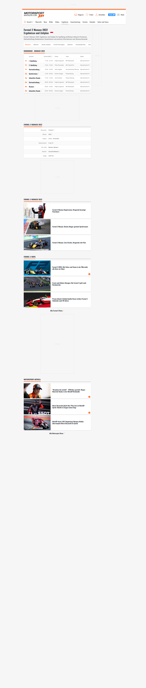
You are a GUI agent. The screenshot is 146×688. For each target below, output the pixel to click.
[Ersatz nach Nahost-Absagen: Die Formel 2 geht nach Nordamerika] (57, 284)
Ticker (91, 15)
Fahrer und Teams (103, 22)
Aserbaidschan (80, 45)
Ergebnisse (65, 22)
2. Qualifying (33, 65)
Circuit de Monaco (53, 151)
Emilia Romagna (59, 45)
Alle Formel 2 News (56, 310)
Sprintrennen (33, 74)
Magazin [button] (81, 15)
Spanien (70, 45)
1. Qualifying (33, 61)
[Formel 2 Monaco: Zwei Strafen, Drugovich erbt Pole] (57, 242)
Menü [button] (122, 15)
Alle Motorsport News (56, 433)
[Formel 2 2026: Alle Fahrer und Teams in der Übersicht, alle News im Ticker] (57, 268)
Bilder (51, 22)
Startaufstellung (34, 69)
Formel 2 (29, 22)
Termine (85, 22)
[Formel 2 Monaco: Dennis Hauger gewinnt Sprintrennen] (57, 226)
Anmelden (102, 15)
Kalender (92, 22)
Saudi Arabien (46, 45)
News (45, 22)
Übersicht (38, 22)
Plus (111, 15)
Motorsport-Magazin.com (34, 14)
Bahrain (36, 45)
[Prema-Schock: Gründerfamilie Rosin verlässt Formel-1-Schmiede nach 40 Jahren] (57, 299)
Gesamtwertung (75, 22)
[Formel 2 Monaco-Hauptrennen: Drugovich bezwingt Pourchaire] (57, 210)
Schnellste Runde (34, 78)
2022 (49, 134)
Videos (57, 22)
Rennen (31, 86)
